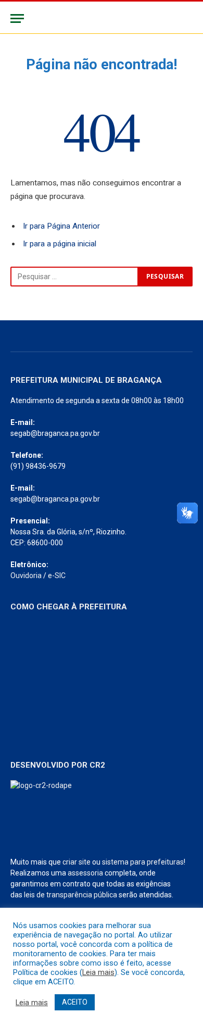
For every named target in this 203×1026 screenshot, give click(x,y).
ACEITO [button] (74, 1002)
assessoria (85, 873)
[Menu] (17, 18)
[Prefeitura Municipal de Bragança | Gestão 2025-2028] (101, 18)
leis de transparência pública (70, 895)
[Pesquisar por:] (74, 276)
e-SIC (57, 575)
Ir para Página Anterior (61, 226)
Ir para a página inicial (59, 243)
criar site (76, 862)
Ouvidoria (26, 575)
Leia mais (98, 972)
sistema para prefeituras (143, 862)
